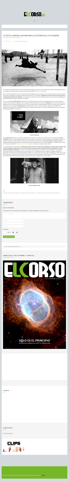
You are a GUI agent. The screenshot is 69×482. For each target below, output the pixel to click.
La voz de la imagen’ (42, 91)
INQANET (43, 475)
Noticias (8, 33)
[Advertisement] (34, 5)
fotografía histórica (24, 192)
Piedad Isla (57, 192)
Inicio (4, 33)
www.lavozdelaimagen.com (22, 143)
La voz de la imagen (40, 192)
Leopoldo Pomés (50, 192)
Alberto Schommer (7, 192)
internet (33, 192)
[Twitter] (36, 20)
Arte (4, 190)
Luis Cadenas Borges (22, 41)
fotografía (16, 192)
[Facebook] (33, 20)
